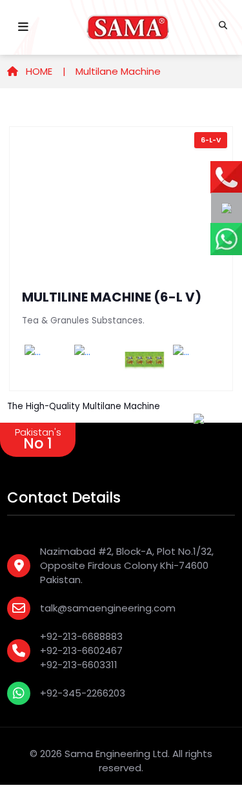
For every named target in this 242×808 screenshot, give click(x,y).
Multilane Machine (118, 71)
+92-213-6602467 (81, 650)
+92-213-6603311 (78, 664)
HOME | (44, 71)
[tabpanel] (121, 258)
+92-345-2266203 (82, 693)
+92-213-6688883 (81, 636)
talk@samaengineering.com (108, 608)
